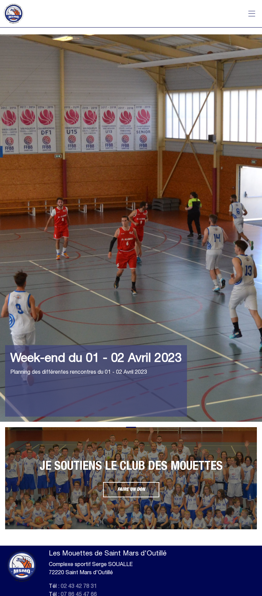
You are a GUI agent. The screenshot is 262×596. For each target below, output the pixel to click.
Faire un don (131, 489)
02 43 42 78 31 (79, 586)
